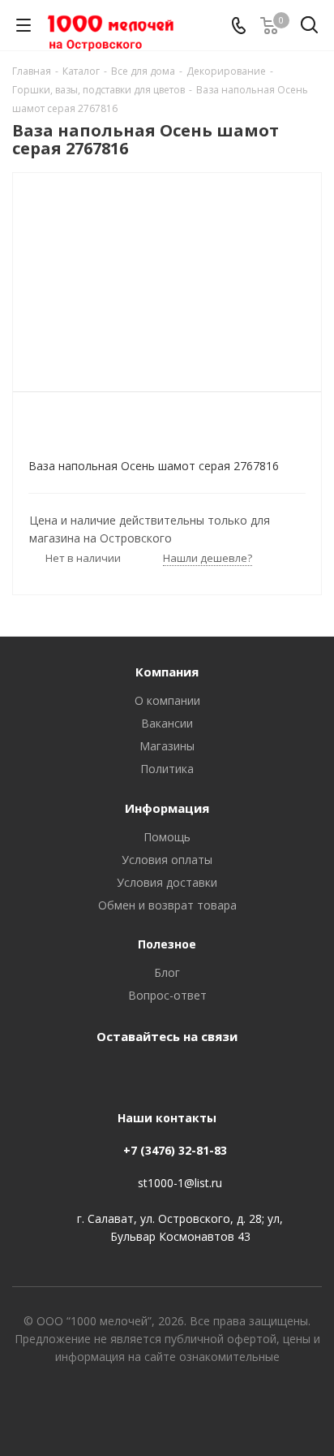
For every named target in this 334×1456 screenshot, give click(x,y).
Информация (167, 808)
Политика (167, 768)
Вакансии (167, 723)
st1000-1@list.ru (180, 1182)
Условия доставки (167, 882)
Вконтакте (142, 1073)
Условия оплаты (167, 859)
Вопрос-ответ (167, 995)
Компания (167, 671)
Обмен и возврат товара (167, 905)
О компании (167, 700)
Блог (167, 972)
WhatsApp (183, 1073)
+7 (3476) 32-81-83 (175, 1150)
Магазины (167, 746)
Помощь (167, 837)
